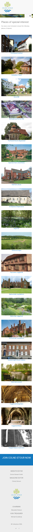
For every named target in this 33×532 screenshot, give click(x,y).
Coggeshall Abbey (17, 426)
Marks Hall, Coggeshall (16, 316)
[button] (27, 16)
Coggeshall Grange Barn (16, 404)
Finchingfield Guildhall (16, 53)
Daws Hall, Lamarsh (16, 382)
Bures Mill (16, 97)
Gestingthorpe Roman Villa (16, 119)
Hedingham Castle (16, 75)
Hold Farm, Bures (16, 184)
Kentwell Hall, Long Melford (16, 338)
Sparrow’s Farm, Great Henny (16, 162)
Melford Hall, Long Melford (16, 294)
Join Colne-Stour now (16, 457)
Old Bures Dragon (16, 250)
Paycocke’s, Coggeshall (16, 272)
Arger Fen (16, 228)
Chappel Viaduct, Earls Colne (16, 447)
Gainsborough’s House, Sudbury (16, 360)
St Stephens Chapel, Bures (16, 206)
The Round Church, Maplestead (16, 140)
